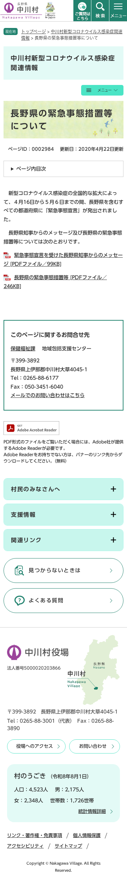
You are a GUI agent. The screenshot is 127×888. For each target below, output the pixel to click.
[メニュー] (118, 10)
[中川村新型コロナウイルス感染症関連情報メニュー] (102, 90)
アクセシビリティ (25, 846)
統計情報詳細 (92, 811)
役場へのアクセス (34, 746)
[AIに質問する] (82, 10)
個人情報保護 (87, 835)
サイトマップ (68, 846)
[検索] (100, 10)
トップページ (33, 31)
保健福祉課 (23, 348)
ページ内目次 (31, 168)
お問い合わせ (93, 746)
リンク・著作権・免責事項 (34, 835)
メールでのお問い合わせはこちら (48, 395)
